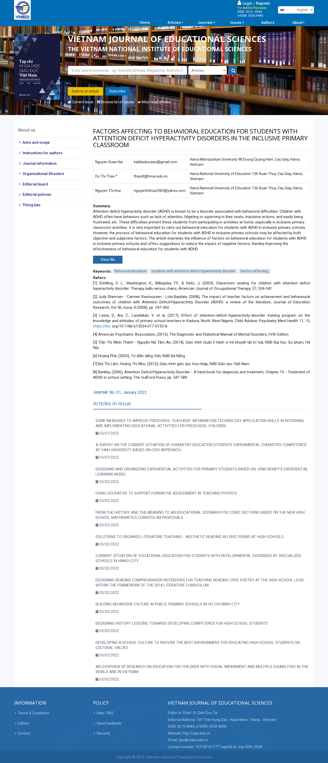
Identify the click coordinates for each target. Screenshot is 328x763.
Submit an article (85, 91)
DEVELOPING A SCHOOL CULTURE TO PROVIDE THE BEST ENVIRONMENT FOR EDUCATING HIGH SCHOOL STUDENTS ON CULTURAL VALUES (198, 645)
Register (263, 3)
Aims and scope (36, 143)
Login (246, 3)
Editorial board (35, 184)
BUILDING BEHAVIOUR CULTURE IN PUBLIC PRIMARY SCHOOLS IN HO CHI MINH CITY (168, 604)
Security (103, 733)
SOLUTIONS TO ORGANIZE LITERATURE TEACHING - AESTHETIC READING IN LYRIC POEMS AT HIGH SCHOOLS (190, 536)
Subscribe (117, 91)
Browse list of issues (117, 102)
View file (108, 259)
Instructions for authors (43, 153)
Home (145, 22)
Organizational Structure (43, 174)
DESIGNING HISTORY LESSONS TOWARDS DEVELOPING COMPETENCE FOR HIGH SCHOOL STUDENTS (182, 623)
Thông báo (31, 205)
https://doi (101, 326)
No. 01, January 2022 (128, 392)
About (297, 22)
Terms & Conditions (33, 713)
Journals (205, 22)
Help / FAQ (105, 713)
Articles (174, 22)
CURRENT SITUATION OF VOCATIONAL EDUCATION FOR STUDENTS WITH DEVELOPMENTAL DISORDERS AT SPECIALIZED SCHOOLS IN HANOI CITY (198, 558)
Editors (23, 723)
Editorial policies (37, 195)
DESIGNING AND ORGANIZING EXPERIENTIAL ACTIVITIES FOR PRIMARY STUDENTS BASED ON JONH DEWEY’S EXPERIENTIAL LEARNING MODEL (202, 472)
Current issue (82, 102)
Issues (235, 22)
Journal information (40, 163)
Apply (232, 70)
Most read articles (156, 102)
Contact (24, 733)
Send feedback (109, 723)
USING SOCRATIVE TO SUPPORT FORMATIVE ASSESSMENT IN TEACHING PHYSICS (166, 493)
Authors (267, 22)
